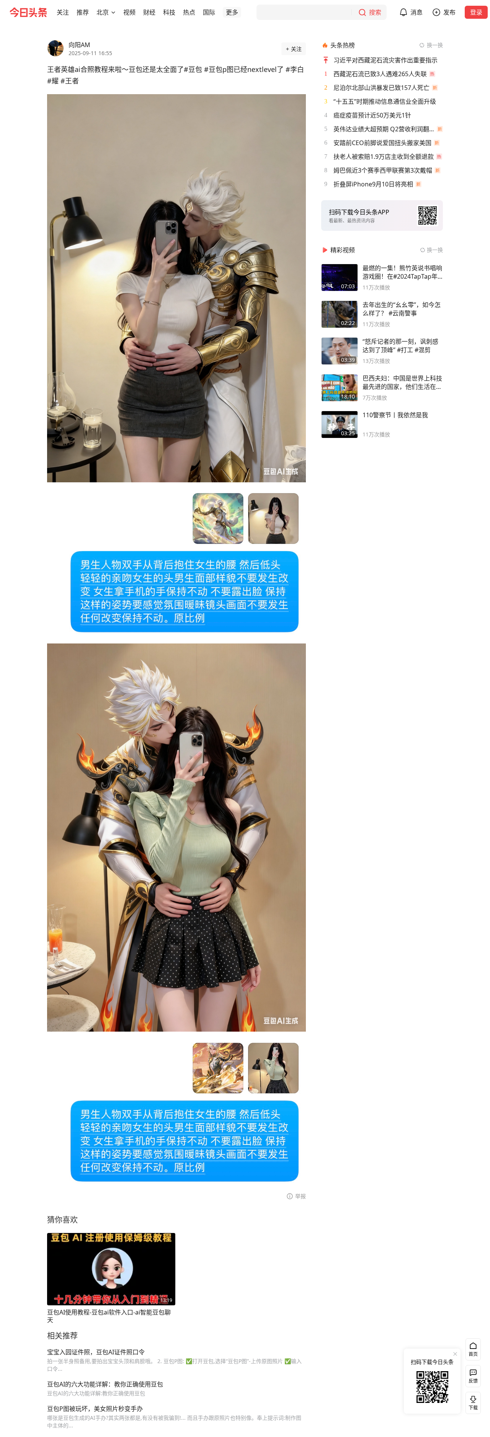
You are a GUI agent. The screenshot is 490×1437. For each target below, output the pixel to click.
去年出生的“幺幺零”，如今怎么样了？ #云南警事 (402, 308)
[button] (63, 12)
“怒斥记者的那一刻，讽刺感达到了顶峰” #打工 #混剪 (400, 345)
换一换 (435, 45)
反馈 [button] (473, 1381)
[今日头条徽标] (28, 12)
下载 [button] (472, 1401)
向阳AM (79, 45)
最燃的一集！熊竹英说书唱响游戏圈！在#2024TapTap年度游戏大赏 (402, 272)
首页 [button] (473, 1354)
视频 (129, 12)
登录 (476, 12)
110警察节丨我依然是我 (395, 415)
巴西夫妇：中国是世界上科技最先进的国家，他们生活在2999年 (402, 382)
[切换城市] (113, 12)
